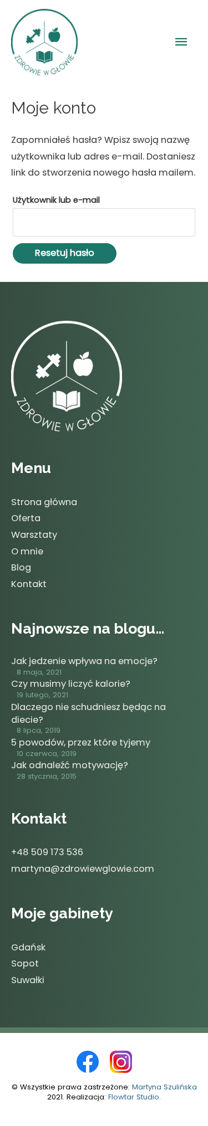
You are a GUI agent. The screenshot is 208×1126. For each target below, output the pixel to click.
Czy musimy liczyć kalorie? (70, 683)
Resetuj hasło (64, 252)
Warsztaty (34, 534)
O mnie (27, 551)
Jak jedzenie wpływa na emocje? (84, 661)
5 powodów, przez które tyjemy (80, 742)
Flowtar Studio (133, 1097)
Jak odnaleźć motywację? (69, 765)
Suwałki (27, 980)
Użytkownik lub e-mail (56, 199)
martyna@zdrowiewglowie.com (82, 868)
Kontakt (29, 584)
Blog (21, 567)
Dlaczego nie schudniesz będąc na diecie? (88, 713)
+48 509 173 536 (47, 852)
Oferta (25, 518)
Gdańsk (28, 947)
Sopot (25, 963)
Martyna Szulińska (164, 1087)
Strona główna (44, 502)
